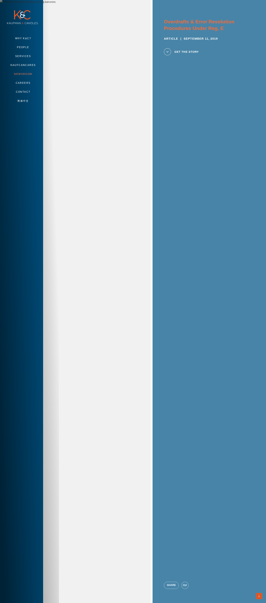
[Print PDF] (185, 585)
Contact (23, 92)
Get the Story (186, 51)
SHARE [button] (171, 585)
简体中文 (23, 101)
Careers (23, 83)
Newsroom (23, 74)
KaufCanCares (23, 65)
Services (23, 56)
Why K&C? (23, 38)
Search (23, 110)
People (23, 47)
